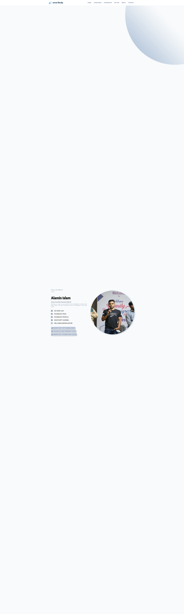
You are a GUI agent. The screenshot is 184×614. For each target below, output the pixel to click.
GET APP (116, 2)
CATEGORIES (97, 2)
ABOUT (124, 2)
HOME (89, 2)
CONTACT (131, 2)
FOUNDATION (108, 2)
